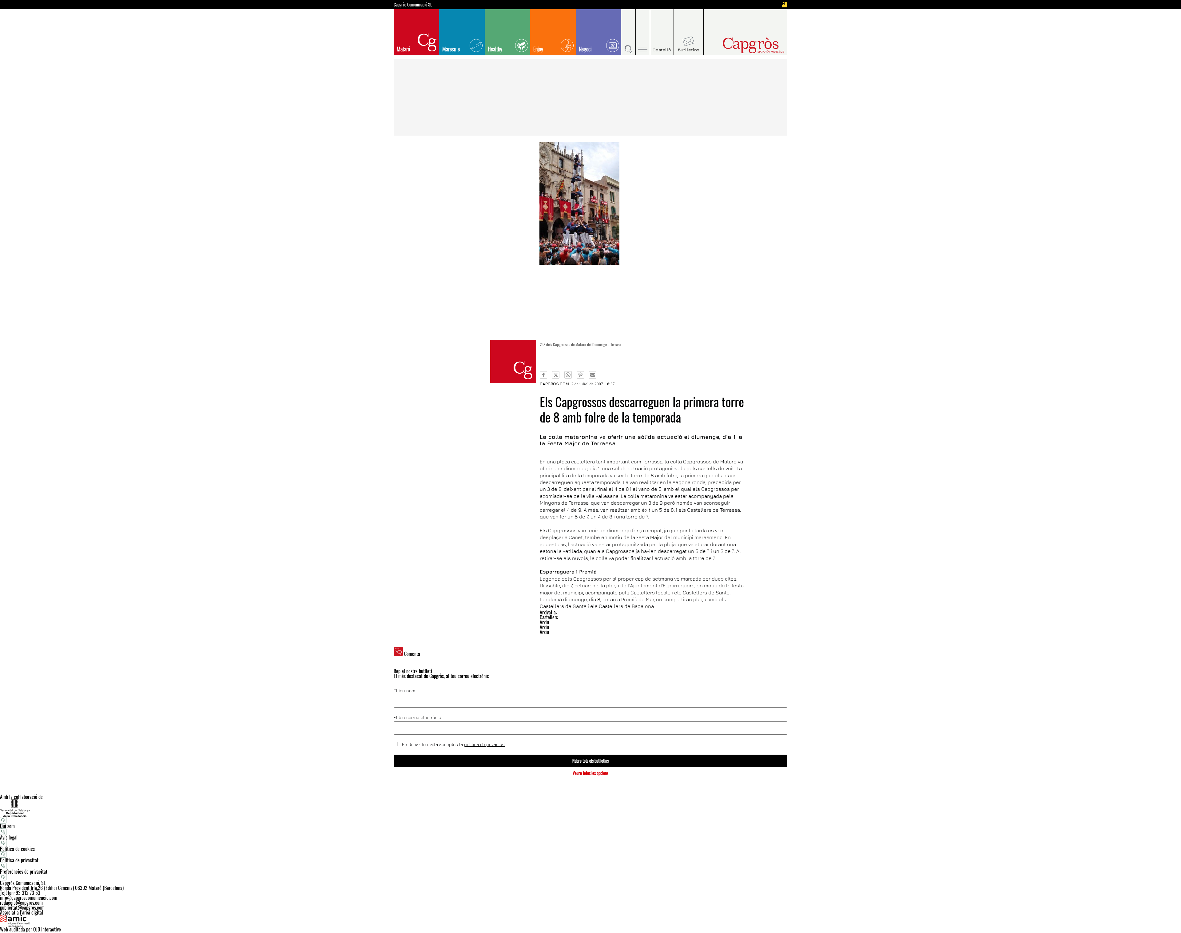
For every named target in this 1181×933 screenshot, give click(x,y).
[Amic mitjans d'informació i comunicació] (590, 921)
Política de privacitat (19, 860)
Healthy (495, 49)
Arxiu (544, 622)
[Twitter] (555, 375)
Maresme (451, 49)
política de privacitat (484, 744)
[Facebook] (543, 375)
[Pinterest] (580, 375)
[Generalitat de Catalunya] (590, 808)
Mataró (403, 49)
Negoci (585, 49)
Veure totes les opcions (590, 773)
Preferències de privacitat (23, 871)
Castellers (549, 617)
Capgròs (740, 45)
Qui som (7, 826)
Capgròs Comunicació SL (413, 4)
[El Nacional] (784, 4)
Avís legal (9, 837)
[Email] (592, 375)
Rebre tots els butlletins (590, 760)
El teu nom (404, 690)
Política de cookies (17, 848)
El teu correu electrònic (417, 717)
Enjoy (538, 49)
